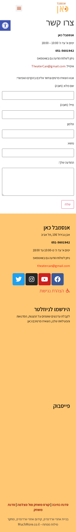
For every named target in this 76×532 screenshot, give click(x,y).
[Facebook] (57, 279)
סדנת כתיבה (60, 504)
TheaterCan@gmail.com (48, 66)
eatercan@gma (50, 266)
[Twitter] (19, 279)
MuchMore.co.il (29, 524)
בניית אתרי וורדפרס (56, 519)
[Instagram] (32, 279)
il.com (65, 266)
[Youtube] (45, 279)
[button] (5, 25)
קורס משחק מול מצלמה (33, 504)
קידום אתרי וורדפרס (29, 519)
